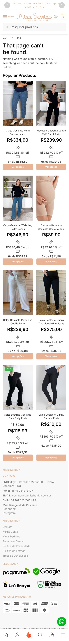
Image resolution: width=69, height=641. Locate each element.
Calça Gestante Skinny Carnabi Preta (51, 416)
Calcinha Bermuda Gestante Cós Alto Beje (51, 227)
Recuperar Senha (13, 541)
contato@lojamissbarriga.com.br (31, 495)
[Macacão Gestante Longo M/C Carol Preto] (51, 103)
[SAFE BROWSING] (46, 574)
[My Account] (56, 16)
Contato (7, 526)
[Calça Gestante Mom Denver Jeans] (18, 103)
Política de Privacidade (16, 546)
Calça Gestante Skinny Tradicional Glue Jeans (51, 321)
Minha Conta (10, 531)
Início (5, 38)
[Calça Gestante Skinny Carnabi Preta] (51, 387)
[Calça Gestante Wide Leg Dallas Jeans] (18, 198)
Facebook (9, 509)
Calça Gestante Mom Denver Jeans (18, 132)
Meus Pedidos (11, 536)
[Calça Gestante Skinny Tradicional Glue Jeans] (51, 292)
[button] (62, 5)
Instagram (9, 513)
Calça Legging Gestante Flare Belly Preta (17, 416)
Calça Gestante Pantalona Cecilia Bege (17, 321)
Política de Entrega (14, 550)
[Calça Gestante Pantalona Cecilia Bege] (18, 292)
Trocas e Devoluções (15, 555)
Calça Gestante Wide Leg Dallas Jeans (17, 227)
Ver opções (18, 166)
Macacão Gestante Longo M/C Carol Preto (51, 132)
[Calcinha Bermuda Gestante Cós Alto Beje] (51, 198)
